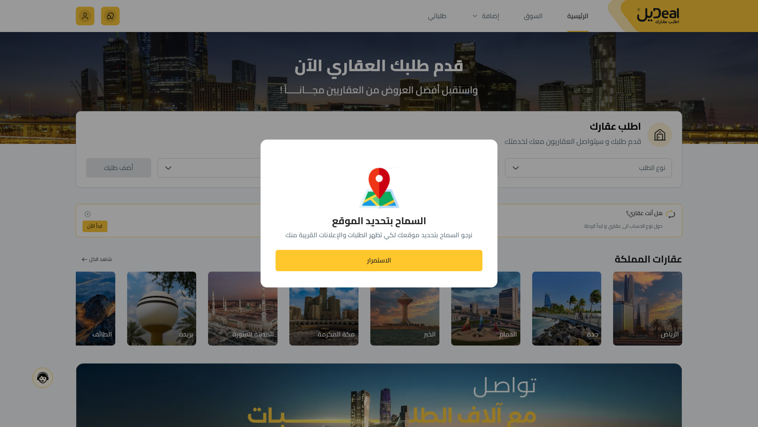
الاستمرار (379, 260)
